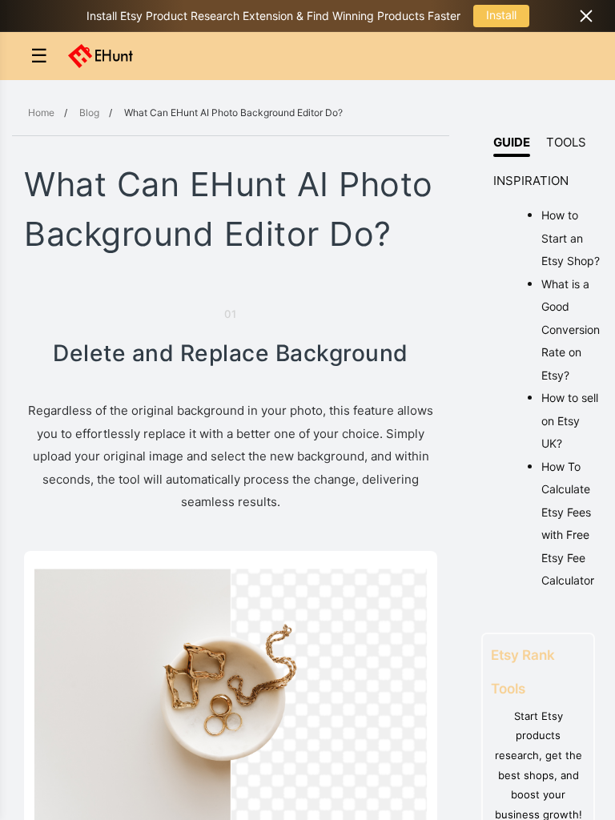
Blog (89, 113)
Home (41, 113)
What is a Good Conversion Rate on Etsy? (570, 329)
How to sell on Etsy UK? (569, 420)
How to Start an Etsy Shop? (570, 237)
